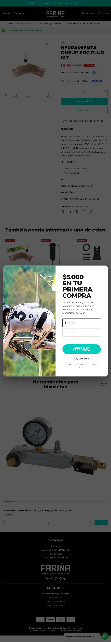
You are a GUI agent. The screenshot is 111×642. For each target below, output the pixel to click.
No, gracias (81, 359)
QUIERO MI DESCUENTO (81, 349)
